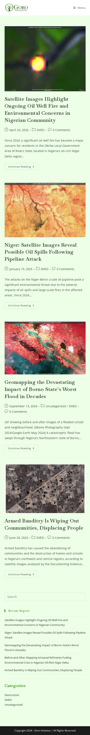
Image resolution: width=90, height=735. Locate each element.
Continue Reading (23, 167)
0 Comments (61, 130)
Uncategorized (56, 406)
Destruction (12, 695)
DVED (40, 130)
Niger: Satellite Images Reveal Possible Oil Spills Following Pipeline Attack (41, 252)
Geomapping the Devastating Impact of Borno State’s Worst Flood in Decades (41, 389)
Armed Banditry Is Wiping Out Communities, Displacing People (43, 670)
